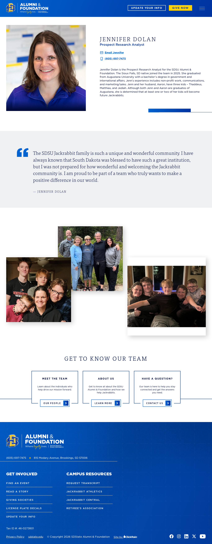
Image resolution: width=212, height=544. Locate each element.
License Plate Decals (24, 508)
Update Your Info (146, 8)
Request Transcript (83, 483)
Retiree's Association (85, 508)
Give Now (180, 8)
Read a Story (17, 491)
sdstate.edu (35, 537)
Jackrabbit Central (83, 500)
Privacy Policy (15, 537)
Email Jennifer (114, 52)
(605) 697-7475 (115, 58)
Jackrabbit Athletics (84, 491)
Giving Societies (20, 500)
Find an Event (18, 483)
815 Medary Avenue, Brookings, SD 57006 (61, 458)
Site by (118, 537)
